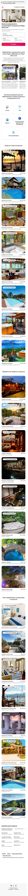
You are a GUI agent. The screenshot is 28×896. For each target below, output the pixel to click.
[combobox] (13, 35)
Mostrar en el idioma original (9, 3)
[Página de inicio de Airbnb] (3, 7)
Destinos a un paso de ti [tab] (7, 828)
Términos (16, 889)
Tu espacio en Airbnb (19, 7)
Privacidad (10, 889)
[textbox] (7, 40)
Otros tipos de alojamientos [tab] (20, 828)
